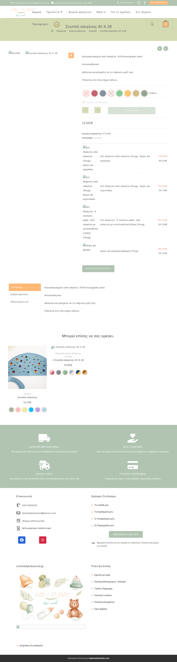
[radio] (94, 93)
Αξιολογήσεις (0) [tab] (20, 301)
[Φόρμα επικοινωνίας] (18, 521)
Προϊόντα (59, 353)
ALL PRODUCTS (158, 3)
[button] (71, 55)
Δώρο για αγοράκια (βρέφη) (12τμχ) (119, 251)
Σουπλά (97, 138)
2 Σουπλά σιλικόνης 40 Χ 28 (68, 360)
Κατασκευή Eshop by (88, 658)
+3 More (152, 93)
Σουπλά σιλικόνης (27, 397)
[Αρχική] (52, 31)
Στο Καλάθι (132, 110)
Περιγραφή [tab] (17, 287)
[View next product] (165, 48)
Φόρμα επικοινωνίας (33, 520)
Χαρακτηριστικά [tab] (19, 294)
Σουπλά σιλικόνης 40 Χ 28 (113, 31)
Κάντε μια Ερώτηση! (98, 268)
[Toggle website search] (152, 24)
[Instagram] (42, 540)
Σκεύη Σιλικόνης (73, 353)
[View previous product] (159, 48)
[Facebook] (21, 540)
